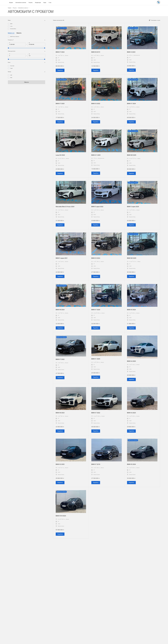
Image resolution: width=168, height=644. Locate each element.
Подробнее (60, 70)
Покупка (14, 8)
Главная (9, 8)
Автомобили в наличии (23, 8)
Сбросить (18, 33)
